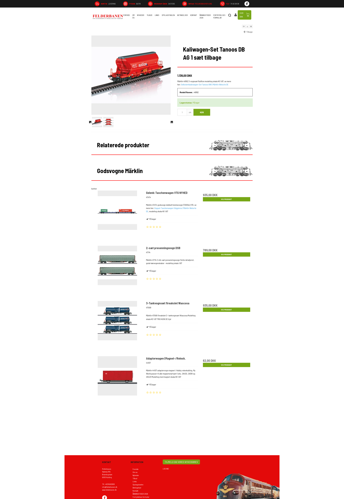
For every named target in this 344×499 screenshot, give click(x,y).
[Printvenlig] (251, 26)
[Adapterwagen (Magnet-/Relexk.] (117, 382)
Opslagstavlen (168, 15)
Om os (133, 16)
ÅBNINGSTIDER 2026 (205, 16)
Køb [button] (202, 112)
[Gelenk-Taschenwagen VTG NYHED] (117, 216)
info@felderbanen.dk (109, 487)
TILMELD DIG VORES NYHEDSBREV (181, 461)
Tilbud (149, 15)
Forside (126, 15)
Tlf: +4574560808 (108, 484)
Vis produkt (226, 199)
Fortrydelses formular (219, 16)
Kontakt (193, 15)
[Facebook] (246, 3)
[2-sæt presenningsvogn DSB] (117, 272)
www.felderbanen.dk (109, 490)
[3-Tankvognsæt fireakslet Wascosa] (117, 327)
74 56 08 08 (232, 4)
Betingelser (182, 15)
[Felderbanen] (108, 17)
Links (157, 15)
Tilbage (249, 31)
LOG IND (166, 469)
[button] (243, 26)
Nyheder (140, 15)
